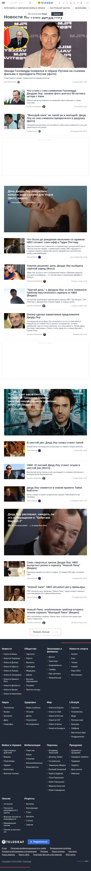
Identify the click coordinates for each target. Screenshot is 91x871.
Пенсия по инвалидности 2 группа (11, 810)
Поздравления (77, 737)
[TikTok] (81, 3)
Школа (29, 675)
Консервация (32, 808)
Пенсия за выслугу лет (12, 831)
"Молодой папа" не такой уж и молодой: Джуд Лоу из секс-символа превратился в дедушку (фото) (56, 118)
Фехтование (76, 675)
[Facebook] (59, 3)
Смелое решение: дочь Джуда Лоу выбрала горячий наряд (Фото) (55, 267)
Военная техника (11, 773)
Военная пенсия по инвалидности (12, 818)
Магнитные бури (78, 733)
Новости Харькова (12, 658)
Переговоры (9, 761)
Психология (31, 720)
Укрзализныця (55, 678)
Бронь (29, 755)
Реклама (44, 851)
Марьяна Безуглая (57, 786)
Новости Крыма (11, 690)
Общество (30, 648)
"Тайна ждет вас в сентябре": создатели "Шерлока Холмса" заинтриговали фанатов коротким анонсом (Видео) (32, 399)
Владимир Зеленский (53, 751)
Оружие (7, 765)
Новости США (55, 712)
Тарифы (52, 669)
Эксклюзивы (80, 8)
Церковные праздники (76, 751)
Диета (28, 716)
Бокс (73, 658)
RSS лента (70, 855)
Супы (28, 812)
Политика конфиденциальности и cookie (28, 848)
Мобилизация (32, 745)
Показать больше (41, 632)
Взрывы (7, 757)
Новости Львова (11, 671)
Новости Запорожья (12, 675)
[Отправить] (30, 3)
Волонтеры (9, 769)
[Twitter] (74, 2)
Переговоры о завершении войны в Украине (24, 8)
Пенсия (6, 798)
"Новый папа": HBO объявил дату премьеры (56, 587)
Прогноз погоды (33, 690)
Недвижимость (55, 665)
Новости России (56, 716)
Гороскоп (75, 708)
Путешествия (77, 720)
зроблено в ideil (82, 861)
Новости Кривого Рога (11, 680)
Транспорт (53, 661)
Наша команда (8, 855)
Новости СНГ (55, 720)
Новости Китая (55, 724)
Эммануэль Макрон (57, 765)
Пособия (30, 685)
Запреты (75, 765)
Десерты (30, 816)
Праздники (75, 745)
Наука (5, 702)
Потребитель (77, 712)
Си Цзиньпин (54, 761)
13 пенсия (8, 804)
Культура (75, 724)
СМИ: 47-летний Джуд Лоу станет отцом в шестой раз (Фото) (53, 466)
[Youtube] (71, 3)
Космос (7, 712)
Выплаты (30, 662)
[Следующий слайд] (88, 8)
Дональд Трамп (55, 757)
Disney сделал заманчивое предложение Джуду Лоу (53, 316)
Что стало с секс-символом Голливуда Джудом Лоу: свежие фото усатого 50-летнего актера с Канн (56, 93)
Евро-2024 (76, 671)
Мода (73, 716)
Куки (44, 14)
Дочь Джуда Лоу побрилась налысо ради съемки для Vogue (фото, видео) (30, 195)
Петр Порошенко (56, 778)
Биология (8, 716)
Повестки (30, 750)
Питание (30, 712)
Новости (7, 648)
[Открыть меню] (4, 3)
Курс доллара (55, 674)
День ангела (76, 769)
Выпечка (30, 804)
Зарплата (30, 654)
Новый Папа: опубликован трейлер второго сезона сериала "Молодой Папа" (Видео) (55, 611)
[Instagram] (77, 3)
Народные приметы (80, 757)
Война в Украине (11, 745)
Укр (87, 3)
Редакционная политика (60, 848)
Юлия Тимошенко (56, 782)
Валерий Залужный (57, 769)
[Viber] (63, 3)
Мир (49, 702)
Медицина (30, 671)
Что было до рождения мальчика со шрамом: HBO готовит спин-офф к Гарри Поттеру (56, 241)
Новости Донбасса (12, 685)
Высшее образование (32, 680)
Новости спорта (78, 648)
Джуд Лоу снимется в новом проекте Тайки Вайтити (54, 489)
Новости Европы (56, 708)
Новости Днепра (11, 662)
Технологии (9, 708)
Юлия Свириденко (57, 790)
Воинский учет (32, 767)
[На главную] (45, 3)
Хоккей (74, 667)
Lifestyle (74, 702)
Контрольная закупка (60, 8)
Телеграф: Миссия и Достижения (47, 855)
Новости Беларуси (57, 728)
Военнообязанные (34, 763)
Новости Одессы (11, 667)
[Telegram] (67, 3)
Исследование (32, 724)
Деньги (52, 657)
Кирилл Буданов (56, 773)
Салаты (29, 821)
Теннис (74, 662)
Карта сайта (24, 855)
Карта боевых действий (10, 751)
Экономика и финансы (54, 650)
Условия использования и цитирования (19, 851)
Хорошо (57, 14)
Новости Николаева (12, 694)
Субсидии (30, 667)
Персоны (52, 745)
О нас (4, 848)
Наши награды (58, 851)
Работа (29, 658)
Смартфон (8, 724)
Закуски (29, 825)
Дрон (6, 720)
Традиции (75, 761)
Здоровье (30, 702)
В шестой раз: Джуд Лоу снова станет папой (55, 442)
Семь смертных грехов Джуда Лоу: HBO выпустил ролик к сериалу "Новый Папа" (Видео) (53, 565)
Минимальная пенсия (10, 824)
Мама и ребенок (33, 708)
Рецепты (29, 798)
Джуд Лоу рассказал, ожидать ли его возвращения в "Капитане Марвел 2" (31, 518)
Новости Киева (10, 654)
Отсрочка (30, 759)
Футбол (74, 654)
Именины (75, 773)
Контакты (73, 851)
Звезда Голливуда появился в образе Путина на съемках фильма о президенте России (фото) (44, 72)
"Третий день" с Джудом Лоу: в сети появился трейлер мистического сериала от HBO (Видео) (57, 292)
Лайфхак (75, 728)
